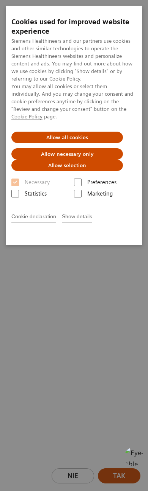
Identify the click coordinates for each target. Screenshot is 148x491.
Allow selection (67, 165)
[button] (133, 456)
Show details (77, 216)
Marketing (100, 193)
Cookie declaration (33, 216)
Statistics (36, 193)
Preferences (102, 182)
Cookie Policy (64, 79)
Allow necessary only (67, 154)
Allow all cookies (67, 137)
